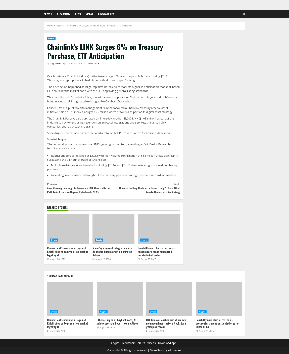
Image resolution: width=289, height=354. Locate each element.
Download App (106, 14)
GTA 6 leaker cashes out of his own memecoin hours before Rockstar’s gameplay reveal (169, 299)
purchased (88, 118)
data (160, 133)
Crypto (48, 14)
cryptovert (55, 63)
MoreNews (157, 350)
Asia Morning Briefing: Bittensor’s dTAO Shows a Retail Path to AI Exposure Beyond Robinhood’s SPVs (78, 188)
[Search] (244, 14)
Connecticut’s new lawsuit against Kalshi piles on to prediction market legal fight (68, 229)
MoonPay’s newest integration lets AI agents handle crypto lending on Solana (113, 229)
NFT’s (78, 14)
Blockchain (63, 14)
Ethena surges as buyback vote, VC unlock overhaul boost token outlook (120, 299)
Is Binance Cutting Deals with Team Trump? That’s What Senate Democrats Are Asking (148, 188)
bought (88, 112)
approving (109, 91)
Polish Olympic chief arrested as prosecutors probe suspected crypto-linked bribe (159, 229)
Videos (89, 14)
